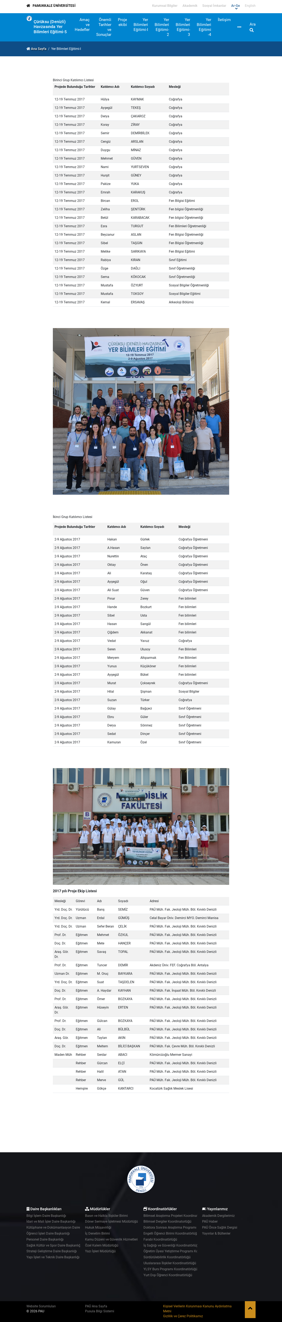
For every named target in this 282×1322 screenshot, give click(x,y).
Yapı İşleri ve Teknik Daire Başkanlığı (52, 1257)
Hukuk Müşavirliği (98, 1227)
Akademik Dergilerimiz (218, 1216)
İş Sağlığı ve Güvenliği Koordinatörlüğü (171, 1245)
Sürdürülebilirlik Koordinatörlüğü (167, 1257)
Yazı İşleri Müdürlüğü (100, 1251)
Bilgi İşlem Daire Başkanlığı (46, 1216)
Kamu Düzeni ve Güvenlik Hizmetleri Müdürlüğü (119, 1239)
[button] (239, 27)
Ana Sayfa (38, 49)
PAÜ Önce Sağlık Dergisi (219, 1227)
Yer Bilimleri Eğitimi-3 (183, 27)
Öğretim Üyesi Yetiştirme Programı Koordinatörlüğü (180, 1251)
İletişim (224, 19)
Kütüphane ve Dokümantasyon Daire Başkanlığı (61, 1227)
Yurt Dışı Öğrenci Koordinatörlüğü (167, 1275)
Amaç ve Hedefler (82, 24)
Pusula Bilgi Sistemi (99, 1311)
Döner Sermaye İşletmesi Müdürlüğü (111, 1221)
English (250, 6)
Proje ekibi (122, 22)
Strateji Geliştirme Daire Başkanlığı (51, 1251)
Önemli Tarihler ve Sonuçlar (103, 27)
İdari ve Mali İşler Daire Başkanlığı (51, 1221)
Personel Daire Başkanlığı (45, 1239)
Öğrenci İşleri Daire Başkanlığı (48, 1233)
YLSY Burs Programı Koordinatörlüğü (170, 1269)
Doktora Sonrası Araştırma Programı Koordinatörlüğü (182, 1227)
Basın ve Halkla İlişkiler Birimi (106, 1216)
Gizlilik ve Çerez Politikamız (183, 1316)
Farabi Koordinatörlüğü (160, 1239)
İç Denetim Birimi (97, 1233)
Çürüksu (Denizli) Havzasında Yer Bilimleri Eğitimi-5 (50, 26)
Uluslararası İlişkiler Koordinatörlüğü (169, 1263)
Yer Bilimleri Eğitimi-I (141, 24)
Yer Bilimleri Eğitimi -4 (204, 27)
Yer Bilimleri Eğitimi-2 (162, 27)
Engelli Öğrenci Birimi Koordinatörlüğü (171, 1233)
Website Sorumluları (41, 1306)
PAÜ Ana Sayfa (96, 1306)
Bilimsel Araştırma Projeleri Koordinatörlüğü (175, 1216)
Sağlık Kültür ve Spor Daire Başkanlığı (53, 1245)
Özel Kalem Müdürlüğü (101, 1245)
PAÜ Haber (210, 1221)
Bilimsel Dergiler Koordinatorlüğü (167, 1221)
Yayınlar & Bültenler (216, 1233)
